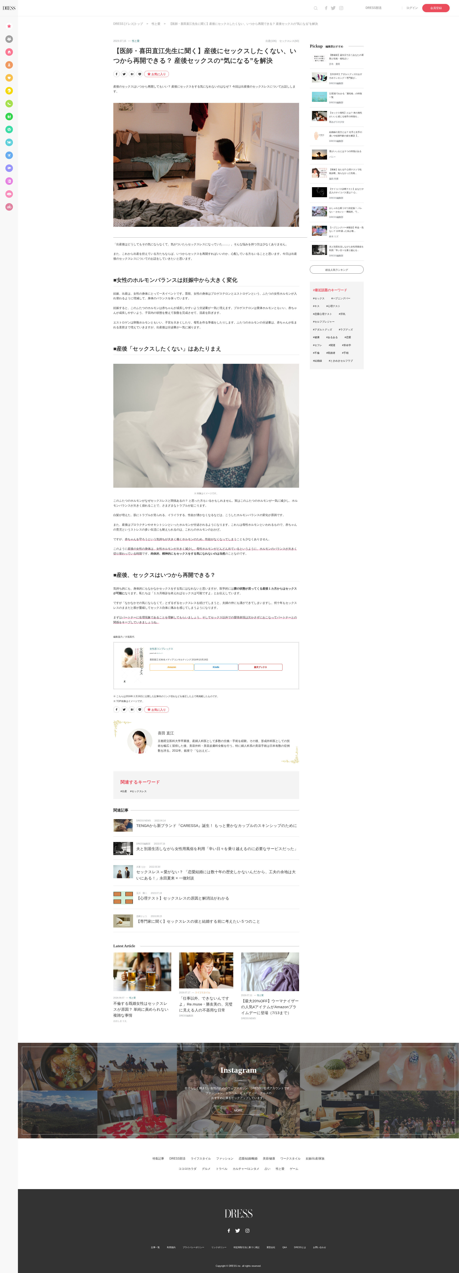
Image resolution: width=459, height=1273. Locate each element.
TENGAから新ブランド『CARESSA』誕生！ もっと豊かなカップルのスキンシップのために (216, 826)
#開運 (332, 345)
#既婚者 (330, 352)
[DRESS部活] (9, 39)
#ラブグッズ (346, 329)
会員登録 (436, 8)
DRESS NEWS (143, 820)
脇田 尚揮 (333, 179)
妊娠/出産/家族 (315, 1158)
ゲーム (294, 1168)
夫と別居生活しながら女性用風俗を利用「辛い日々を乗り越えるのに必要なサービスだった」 (217, 849)
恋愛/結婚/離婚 (248, 1158)
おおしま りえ (120, 1021)
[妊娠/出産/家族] (9, 116)
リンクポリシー (218, 1247)
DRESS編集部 (143, 844)
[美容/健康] (9, 90)
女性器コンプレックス (161, 648)
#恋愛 (348, 337)
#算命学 (346, 345)
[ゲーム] (9, 206)
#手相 (345, 352)
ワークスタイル (290, 1158)
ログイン (412, 7)
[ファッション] (9, 64)
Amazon (171, 667)
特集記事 (158, 1158)
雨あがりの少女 (336, 122)
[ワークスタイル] (9, 103)
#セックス (319, 298)
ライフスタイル (202, 992)
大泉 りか (140, 867)
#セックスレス (138, 791)
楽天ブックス (260, 667)
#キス (316, 306)
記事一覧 (155, 1247)
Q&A (284, 1247)
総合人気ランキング (336, 269)
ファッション (224, 1158)
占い (267, 1168)
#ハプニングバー (340, 298)
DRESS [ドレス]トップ (128, 23)
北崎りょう (141, 916)
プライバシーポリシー (193, 1247)
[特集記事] (9, 26)
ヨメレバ (159, 653)
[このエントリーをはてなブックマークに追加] (132, 74)
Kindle (216, 667)
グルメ (206, 1168)
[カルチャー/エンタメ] (9, 168)
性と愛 (156, 23)
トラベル (221, 1168)
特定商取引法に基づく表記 (246, 1247)
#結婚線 (317, 360)
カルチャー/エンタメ (246, 1168)
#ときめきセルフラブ (341, 360)
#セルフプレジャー (324, 321)
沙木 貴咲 (334, 64)
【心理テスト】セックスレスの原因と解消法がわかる (182, 898)
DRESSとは (300, 1247)
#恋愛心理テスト (322, 314)
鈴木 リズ (333, 236)
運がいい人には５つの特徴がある (345, 151)
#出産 (123, 791)
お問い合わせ (319, 1247)
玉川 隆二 (141, 893)
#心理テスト (333, 306)
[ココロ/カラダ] (9, 129)
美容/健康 (269, 1158)
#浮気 (342, 314)
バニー (332, 157)
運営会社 (271, 1247)
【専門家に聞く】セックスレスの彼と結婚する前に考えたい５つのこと (198, 921)
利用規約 (171, 1247)
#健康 (316, 337)
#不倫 (316, 352)
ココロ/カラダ (188, 1168)
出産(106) (271, 40)
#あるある (332, 337)
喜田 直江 (166, 733)
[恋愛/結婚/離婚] (9, 77)
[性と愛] (9, 194)
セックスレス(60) (289, 40)
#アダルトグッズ (322, 329)
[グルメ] (9, 142)
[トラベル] (9, 155)
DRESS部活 (374, 7)
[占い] (9, 181)
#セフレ (317, 345)
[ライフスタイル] (9, 52)
